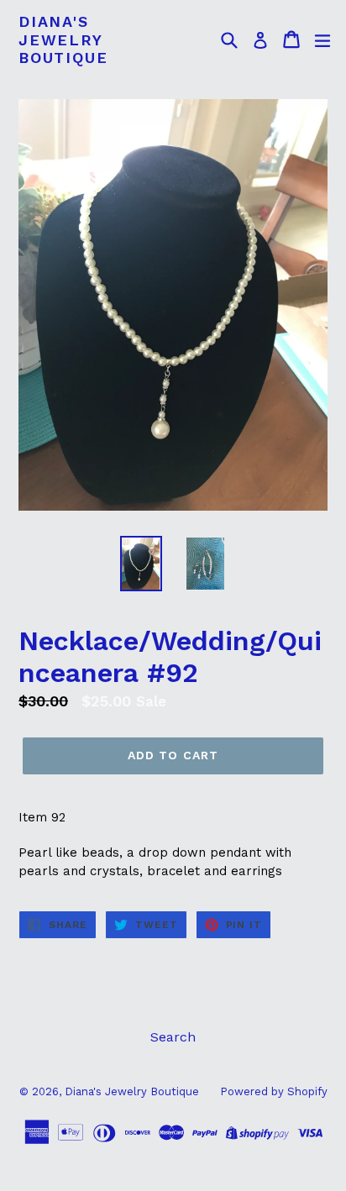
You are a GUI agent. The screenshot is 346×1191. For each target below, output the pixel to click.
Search (173, 1037)
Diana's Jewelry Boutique (62, 39)
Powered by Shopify (274, 1091)
